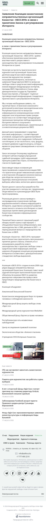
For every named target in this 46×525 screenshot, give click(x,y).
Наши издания (26, 435)
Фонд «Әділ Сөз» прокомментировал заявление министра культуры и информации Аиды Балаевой (23, 415)
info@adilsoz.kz (25, 453)
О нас (4, 435)
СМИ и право (9, 443)
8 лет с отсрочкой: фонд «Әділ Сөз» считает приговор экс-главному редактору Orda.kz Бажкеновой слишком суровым (20, 391)
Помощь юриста (34, 443)
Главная (5, 10)
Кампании (20, 443)
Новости (14, 10)
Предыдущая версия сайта (23, 520)
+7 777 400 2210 (23, 456)
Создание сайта (12, 510)
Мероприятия (13, 439)
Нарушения (14, 435)
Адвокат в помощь (29, 439)
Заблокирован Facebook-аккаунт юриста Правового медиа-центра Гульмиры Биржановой (19, 403)
